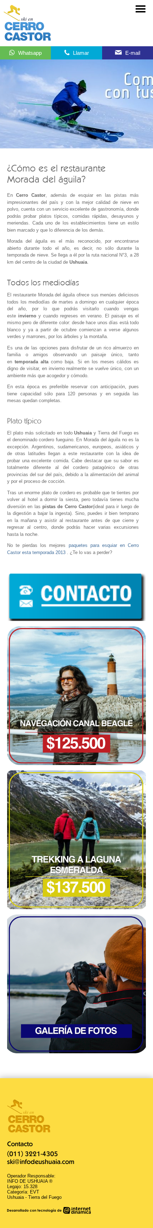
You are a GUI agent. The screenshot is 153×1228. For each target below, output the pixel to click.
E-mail (132, 53)
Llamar (81, 53)
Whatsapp (30, 53)
